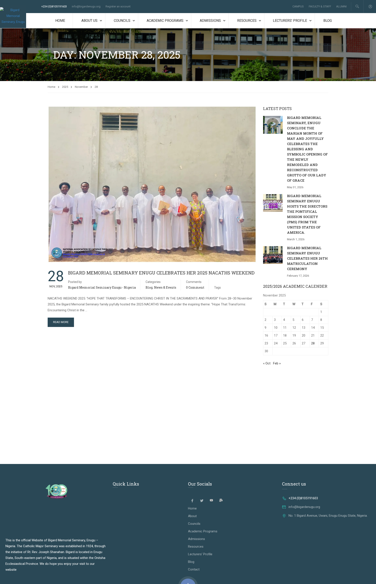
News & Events (165, 287)
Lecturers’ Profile (290, 21)
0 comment (195, 287)
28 (313, 343)
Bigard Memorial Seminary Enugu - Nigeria (102, 287)
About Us (89, 21)
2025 (65, 86)
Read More (61, 322)
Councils (122, 21)
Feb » (277, 363)
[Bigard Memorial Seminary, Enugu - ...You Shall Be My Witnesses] (13, 16)
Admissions (210, 21)
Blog (327, 21)
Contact (194, 569)
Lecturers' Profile (200, 554)
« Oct (266, 363)
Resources (247, 21)
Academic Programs (165, 21)
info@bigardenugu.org (86, 6)
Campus (298, 6)
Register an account (118, 6)
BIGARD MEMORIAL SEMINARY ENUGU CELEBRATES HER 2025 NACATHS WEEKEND (161, 273)
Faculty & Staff (320, 6)
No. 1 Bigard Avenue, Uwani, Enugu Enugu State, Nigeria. (328, 516)
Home (60, 21)
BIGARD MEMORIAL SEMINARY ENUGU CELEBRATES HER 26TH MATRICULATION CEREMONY (307, 258)
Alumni (341, 6)
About (192, 516)
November (81, 86)
